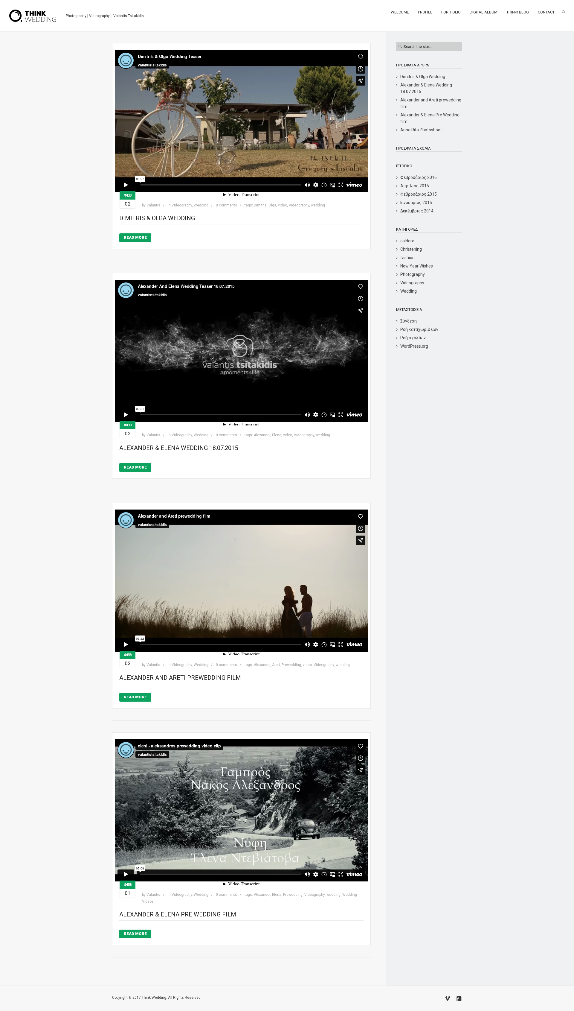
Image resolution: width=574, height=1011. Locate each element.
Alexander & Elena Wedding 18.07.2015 (178, 447)
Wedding (201, 205)
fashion (407, 257)
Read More (135, 237)
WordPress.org (414, 346)
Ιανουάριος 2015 (416, 202)
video (282, 205)
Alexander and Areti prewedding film (180, 677)
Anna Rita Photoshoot (421, 129)
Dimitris (260, 205)
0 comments (226, 205)
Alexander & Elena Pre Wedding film (177, 914)
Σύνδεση (408, 321)
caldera (407, 240)
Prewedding (291, 665)
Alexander (262, 435)
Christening (411, 249)
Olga (272, 205)
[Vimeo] (448, 999)
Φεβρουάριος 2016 (418, 177)
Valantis (153, 205)
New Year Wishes (416, 266)
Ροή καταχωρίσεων (419, 329)
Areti (276, 665)
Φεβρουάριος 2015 (418, 194)
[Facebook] (459, 999)
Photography (412, 274)
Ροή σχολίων (413, 337)
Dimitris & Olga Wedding (157, 218)
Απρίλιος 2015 (414, 185)
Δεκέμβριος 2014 (416, 211)
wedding (318, 205)
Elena (276, 435)
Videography (182, 205)
